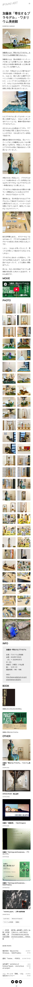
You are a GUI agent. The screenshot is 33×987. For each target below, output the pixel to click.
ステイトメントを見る (10, 128)
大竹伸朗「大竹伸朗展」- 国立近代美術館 (6, 934)
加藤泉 (17, 922)
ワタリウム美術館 (8, 922)
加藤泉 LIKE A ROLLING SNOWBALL (12, 709)
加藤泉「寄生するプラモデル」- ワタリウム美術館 (16, 764)
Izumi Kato (6, 918)
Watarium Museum (17, 918)
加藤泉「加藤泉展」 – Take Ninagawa (14, 823)
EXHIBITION (6, 26)
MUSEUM (12, 26)
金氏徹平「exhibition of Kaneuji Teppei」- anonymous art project (13, 966)
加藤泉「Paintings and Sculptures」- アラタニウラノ (16, 853)
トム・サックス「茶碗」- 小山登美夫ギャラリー (13, 975)
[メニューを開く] (29, 3)
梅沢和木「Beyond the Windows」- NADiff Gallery (12, 952)
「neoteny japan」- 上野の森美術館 (14, 912)
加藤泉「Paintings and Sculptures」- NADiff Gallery (14, 884)
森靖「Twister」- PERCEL (11, 958)
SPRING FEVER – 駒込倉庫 (10, 794)
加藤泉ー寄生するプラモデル (10, 732)
